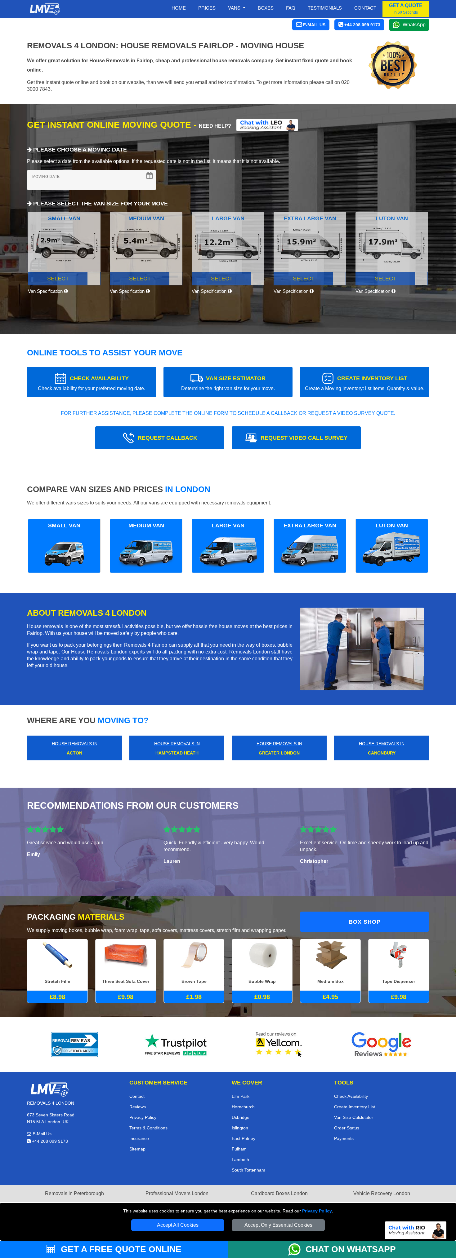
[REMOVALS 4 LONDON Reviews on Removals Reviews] (74, 1044)
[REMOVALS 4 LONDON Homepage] (45, 9)
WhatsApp (414, 24)
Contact (365, 7)
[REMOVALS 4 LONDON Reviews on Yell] (279, 1044)
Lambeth (240, 1159)
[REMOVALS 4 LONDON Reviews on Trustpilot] (176, 1044)
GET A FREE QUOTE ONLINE (119, 1249)
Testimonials (325, 7)
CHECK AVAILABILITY (91, 383)
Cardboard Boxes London (279, 1193)
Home (179, 7)
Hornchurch (243, 1106)
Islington (240, 1127)
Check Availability (351, 1096)
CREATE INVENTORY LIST (364, 383)
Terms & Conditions (148, 1127)
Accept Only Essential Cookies (278, 1225)
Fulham (239, 1148)
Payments (344, 1138)
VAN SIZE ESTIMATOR (228, 383)
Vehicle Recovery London (381, 1193)
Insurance (139, 1138)
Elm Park (240, 1096)
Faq (290, 7)
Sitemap (137, 1148)
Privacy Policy (317, 1210)
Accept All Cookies (178, 1225)
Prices (207, 7)
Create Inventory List (354, 1106)
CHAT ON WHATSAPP (351, 1249)
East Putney (243, 1138)
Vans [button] (235, 7)
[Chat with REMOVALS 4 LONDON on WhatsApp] (297, 1249)
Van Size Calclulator (353, 1117)
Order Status (346, 1127)
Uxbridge (240, 1117)
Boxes (266, 7)
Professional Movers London (176, 1193)
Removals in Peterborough (74, 1193)
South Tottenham (248, 1170)
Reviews (137, 1106)
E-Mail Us (41, 1133)
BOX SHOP (365, 922)
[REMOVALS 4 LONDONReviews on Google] (381, 1044)
